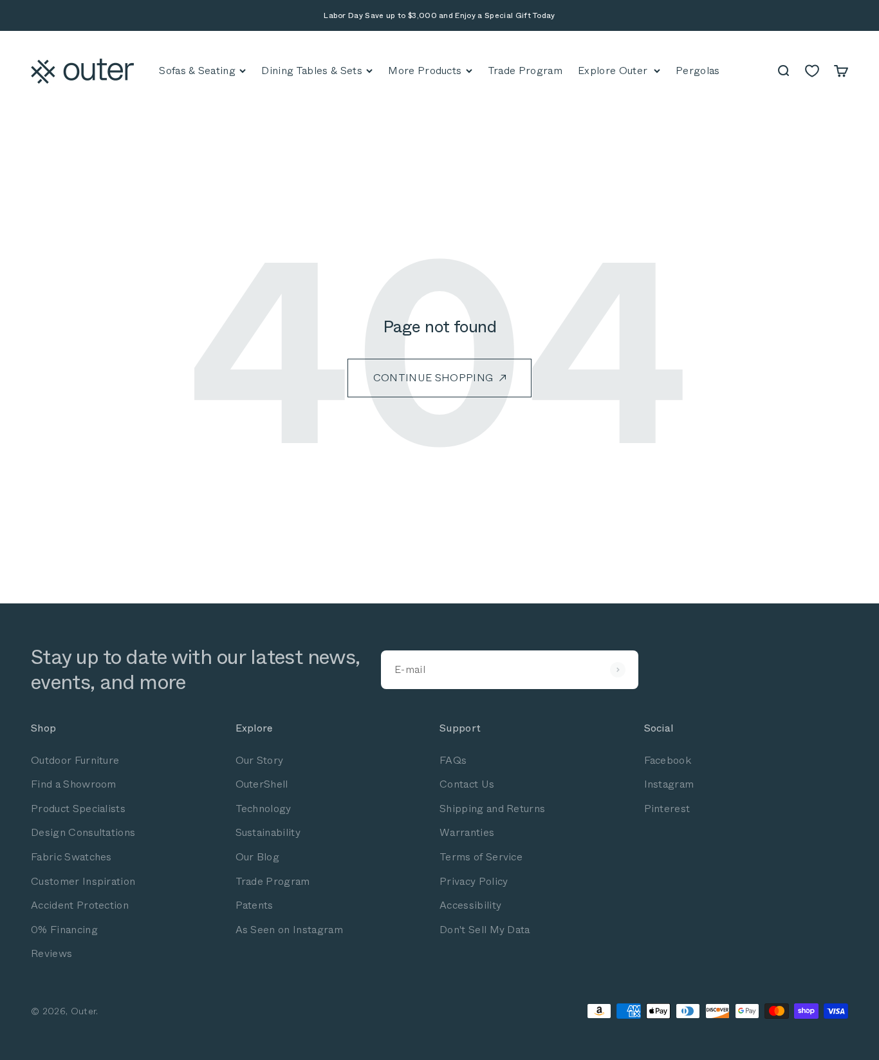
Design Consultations (83, 832)
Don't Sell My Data (484, 929)
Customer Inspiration (83, 881)
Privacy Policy (473, 881)
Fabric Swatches (71, 856)
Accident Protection (80, 905)
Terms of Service (481, 856)
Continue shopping (433, 377)
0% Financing (64, 929)
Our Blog (258, 856)
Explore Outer (612, 70)
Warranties (466, 832)
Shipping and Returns (492, 808)
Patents (254, 905)
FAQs (453, 760)
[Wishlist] (812, 70)
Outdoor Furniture (75, 760)
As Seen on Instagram (289, 929)
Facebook (668, 760)
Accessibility (470, 905)
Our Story (260, 760)
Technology (263, 808)
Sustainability (268, 832)
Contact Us (466, 784)
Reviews (51, 953)
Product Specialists (78, 808)
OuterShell (262, 784)
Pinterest (667, 808)
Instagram (669, 784)
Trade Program (273, 881)
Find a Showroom (73, 784)
